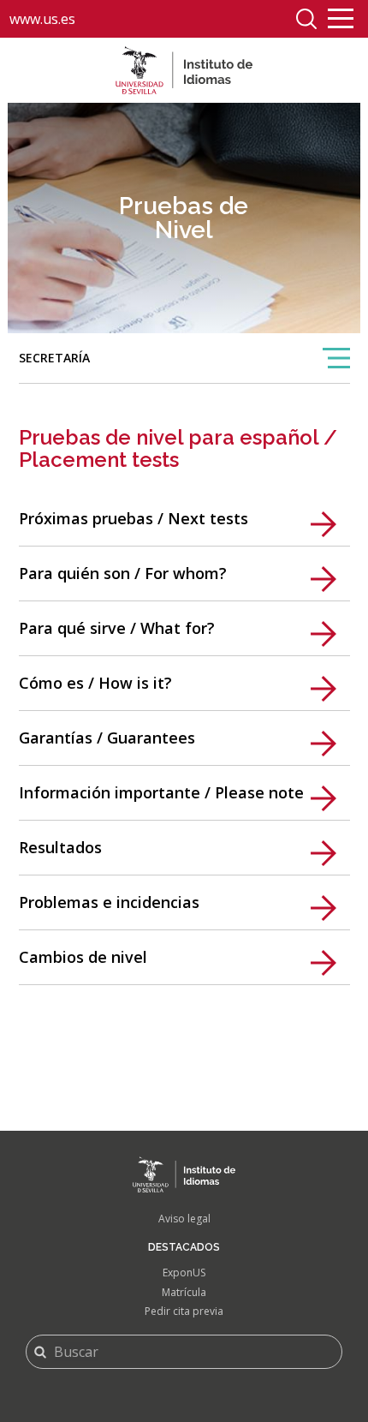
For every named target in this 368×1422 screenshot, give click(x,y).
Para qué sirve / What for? (117, 628)
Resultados (60, 847)
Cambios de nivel (83, 957)
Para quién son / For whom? (123, 573)
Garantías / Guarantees (107, 737)
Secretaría (54, 366)
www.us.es (42, 18)
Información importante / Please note (161, 792)
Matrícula (184, 1292)
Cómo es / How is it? (95, 682)
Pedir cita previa (184, 1311)
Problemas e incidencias (109, 902)
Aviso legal (184, 1218)
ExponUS (184, 1272)
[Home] (184, 70)
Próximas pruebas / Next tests (133, 518)
